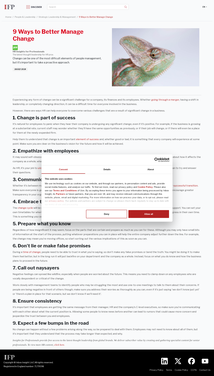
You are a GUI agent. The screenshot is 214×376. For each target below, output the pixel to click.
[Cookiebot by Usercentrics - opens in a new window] (156, 160)
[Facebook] (191, 361)
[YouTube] (205, 361)
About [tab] (150, 169)
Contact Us (205, 370)
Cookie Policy (145, 187)
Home (8, 17)
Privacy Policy (156, 370)
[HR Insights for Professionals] (15, 47)
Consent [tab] (63, 169)
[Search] (126, 7)
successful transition (185, 185)
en (204, 7)
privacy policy (56, 201)
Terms (169, 370)
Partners (60, 194)
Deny (106, 214)
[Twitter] (178, 361)
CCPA (194, 370)
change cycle (25, 207)
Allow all (148, 214)
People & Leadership (25, 17)
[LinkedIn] (164, 361)
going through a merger (165, 99)
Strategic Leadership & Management (57, 17)
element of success (87, 139)
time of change (32, 252)
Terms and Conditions (65, 190)
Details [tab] (107, 169)
